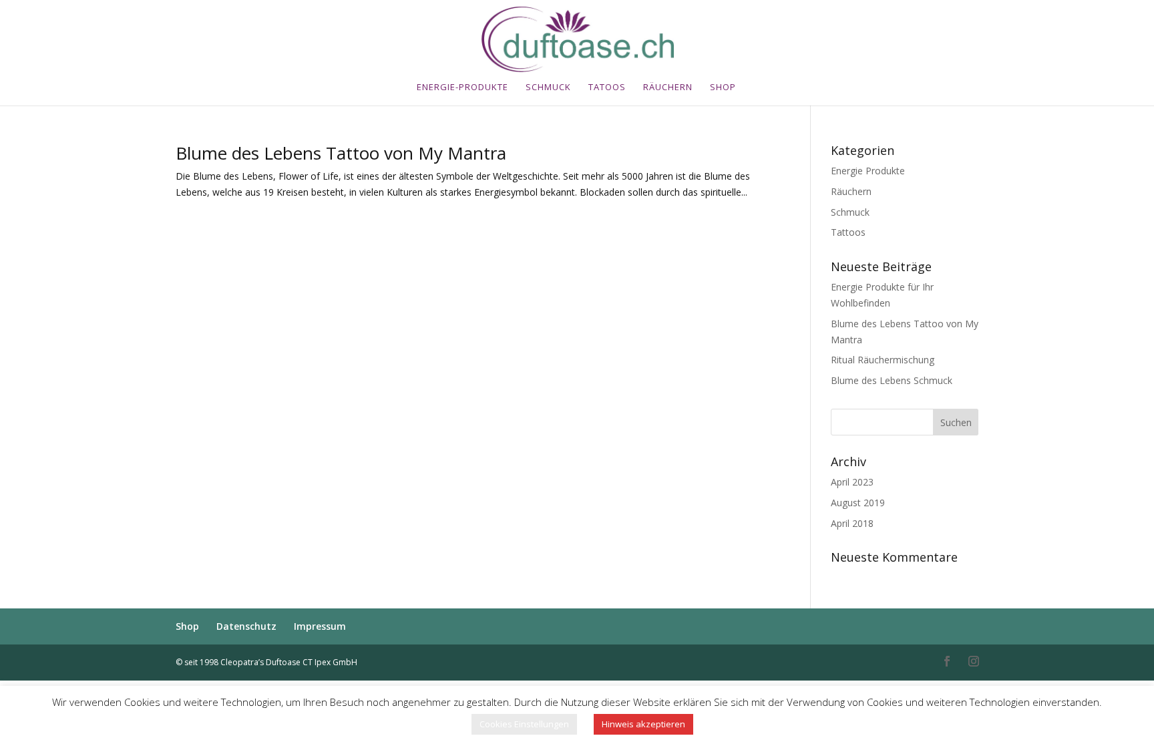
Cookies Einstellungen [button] (524, 724)
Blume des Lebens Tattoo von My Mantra (341, 153)
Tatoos (607, 87)
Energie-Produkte (462, 87)
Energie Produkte (868, 170)
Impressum (320, 626)
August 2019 (858, 502)
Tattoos (848, 232)
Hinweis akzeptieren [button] (643, 724)
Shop (723, 87)
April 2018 (852, 523)
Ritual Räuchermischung (882, 359)
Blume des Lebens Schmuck (891, 380)
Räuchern (668, 87)
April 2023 (852, 482)
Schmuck (548, 87)
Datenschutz (246, 626)
